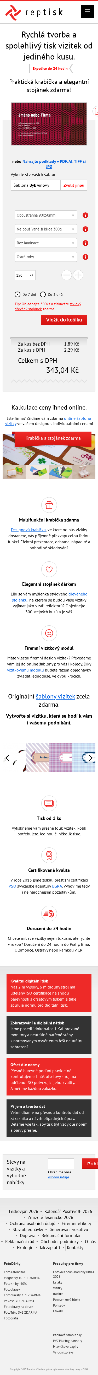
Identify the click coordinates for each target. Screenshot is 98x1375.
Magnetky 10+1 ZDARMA (22, 1278)
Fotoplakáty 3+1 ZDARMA (22, 1295)
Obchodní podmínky (60, 1241)
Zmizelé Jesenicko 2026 (50, 1217)
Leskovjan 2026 (23, 1211)
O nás (90, 1241)
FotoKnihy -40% (15, 1283)
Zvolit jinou (74, 185)
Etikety (58, 1311)
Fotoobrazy (12, 1289)
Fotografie (11, 1318)
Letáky (57, 1282)
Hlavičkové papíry (65, 1346)
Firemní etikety (76, 1223)
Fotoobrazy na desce (18, 1306)
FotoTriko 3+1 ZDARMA (20, 1312)
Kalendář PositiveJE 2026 (68, 1211)
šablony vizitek (55, 696)
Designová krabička (28, 529)
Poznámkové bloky (66, 1299)
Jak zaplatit (50, 1247)
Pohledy (59, 1305)
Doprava (27, 1235)
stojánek (56, 438)
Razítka (58, 1294)
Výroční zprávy (63, 1352)
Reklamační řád (19, 1241)
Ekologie (25, 1247)
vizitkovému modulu (25, 670)
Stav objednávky (28, 1229)
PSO (12, 886)
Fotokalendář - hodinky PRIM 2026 (73, 1274)
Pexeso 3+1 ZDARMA (19, 1301)
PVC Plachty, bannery (67, 1341)
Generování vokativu (68, 1229)
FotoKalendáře (14, 1272)
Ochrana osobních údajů (32, 1223)
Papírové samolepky (67, 1335)
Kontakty (75, 1247)
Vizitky (57, 1288)
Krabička (34, 438)
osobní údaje (58, 1176)
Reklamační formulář (61, 1235)
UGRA (57, 886)
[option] (37, 757)
